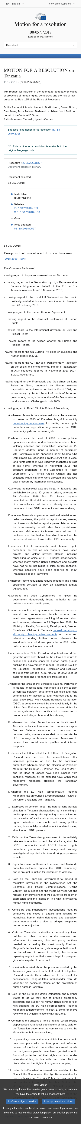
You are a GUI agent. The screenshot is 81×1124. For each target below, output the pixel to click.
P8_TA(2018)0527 (25, 228)
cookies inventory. (43, 1117)
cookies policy (65, 1112)
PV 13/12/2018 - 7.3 (26, 208)
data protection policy (39, 1112)
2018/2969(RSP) (32, 162)
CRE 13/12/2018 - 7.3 (27, 212)
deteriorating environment (28, 423)
